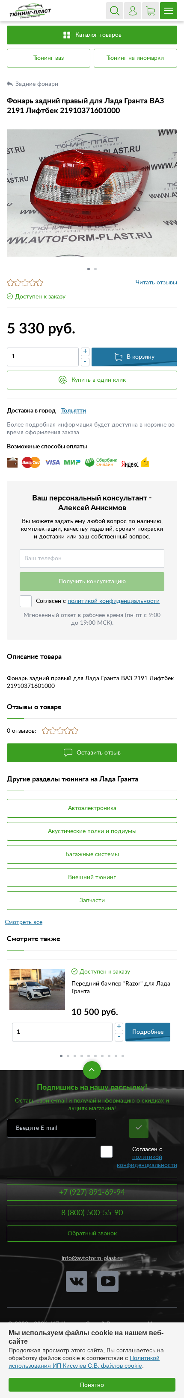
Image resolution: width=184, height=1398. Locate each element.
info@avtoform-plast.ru (92, 1258)
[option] (92, 193)
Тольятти (73, 411)
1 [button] (88, 269)
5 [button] (88, 1056)
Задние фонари (37, 84)
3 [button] (75, 1056)
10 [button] (123, 1056)
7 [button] (102, 1056)
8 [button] (109, 1056)
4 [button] (81, 1056)
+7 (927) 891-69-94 (92, 1192)
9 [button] (116, 1056)
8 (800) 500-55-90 (92, 1213)
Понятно (92, 1384)
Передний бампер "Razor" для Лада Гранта (120, 987)
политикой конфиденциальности (114, 601)
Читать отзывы (156, 283)
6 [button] (95, 1056)
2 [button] (95, 269)
